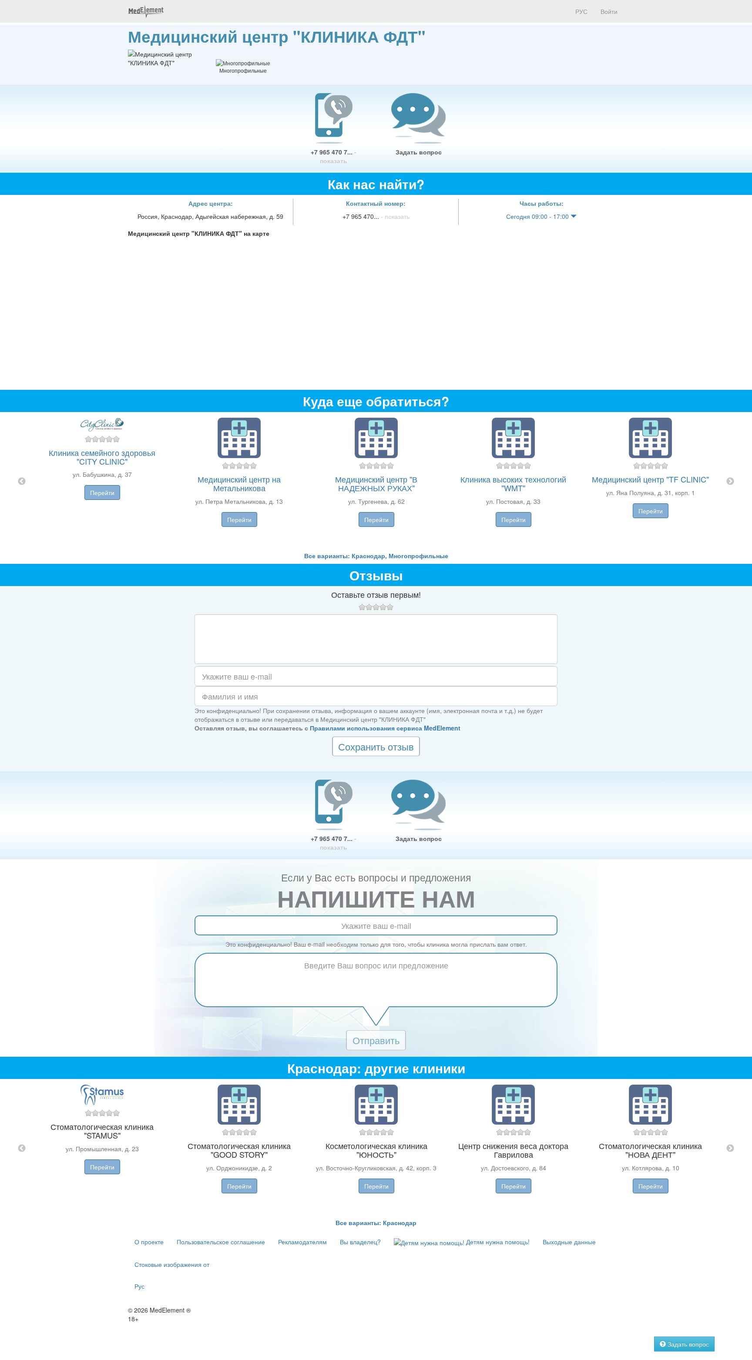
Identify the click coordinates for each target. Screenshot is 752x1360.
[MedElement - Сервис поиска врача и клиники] (145, 11)
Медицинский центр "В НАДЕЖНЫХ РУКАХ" (376, 483)
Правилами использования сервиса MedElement (385, 728)
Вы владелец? (360, 1241)
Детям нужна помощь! (497, 1241)
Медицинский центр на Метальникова (239, 483)
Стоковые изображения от (171, 1264)
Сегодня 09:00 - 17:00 (538, 216)
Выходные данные (569, 1241)
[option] (376, 481)
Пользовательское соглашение (221, 1241)
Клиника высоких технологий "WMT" (513, 483)
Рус (139, 1286)
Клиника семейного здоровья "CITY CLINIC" (102, 457)
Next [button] (730, 481)
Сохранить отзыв (376, 746)
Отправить (376, 1040)
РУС (581, 11)
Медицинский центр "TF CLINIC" (650, 479)
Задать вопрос (419, 151)
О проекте (149, 1241)
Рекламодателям (302, 1241)
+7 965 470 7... (333, 156)
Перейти (102, 492)
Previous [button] (21, 481)
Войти (609, 11)
